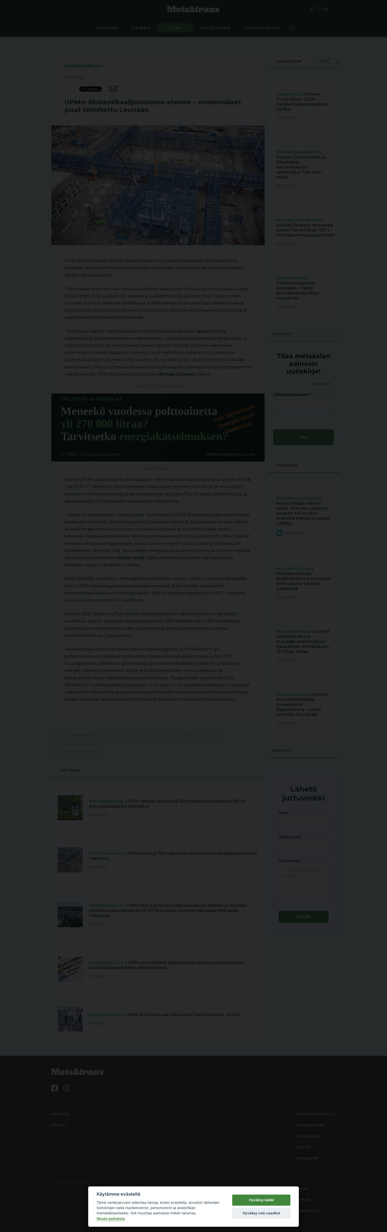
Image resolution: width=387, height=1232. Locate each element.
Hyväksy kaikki (261, 1200)
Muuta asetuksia (111, 1218)
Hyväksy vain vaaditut (261, 1213)
